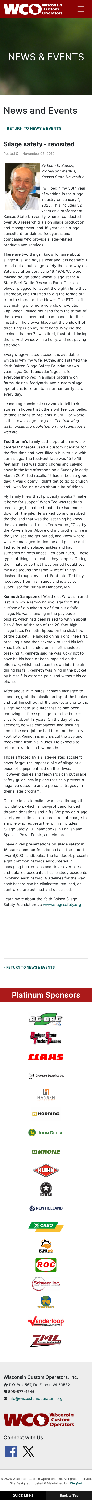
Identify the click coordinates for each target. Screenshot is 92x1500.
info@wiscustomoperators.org (35, 1398)
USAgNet (75, 1483)
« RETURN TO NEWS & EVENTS (32, 128)
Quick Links (23, 1495)
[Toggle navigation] (81, 9)
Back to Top (69, 1495)
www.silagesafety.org (62, 904)
